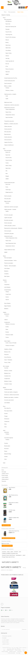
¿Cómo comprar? (5, 477)
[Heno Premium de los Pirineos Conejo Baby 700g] (5, 498)
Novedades (5, 485)
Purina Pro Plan (9, 31)
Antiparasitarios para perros (9, 107)
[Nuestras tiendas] (14, 543)
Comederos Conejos (8, 383)
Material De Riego (7, 453)
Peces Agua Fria (7, 408)
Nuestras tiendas (6, 541)
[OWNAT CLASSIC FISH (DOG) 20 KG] (5, 520)
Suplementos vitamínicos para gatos (11, 206)
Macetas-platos (7, 445)
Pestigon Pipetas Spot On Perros (8, 557)
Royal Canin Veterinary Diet (11, 26)
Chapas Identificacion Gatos (9, 249)
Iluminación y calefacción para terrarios (11, 394)
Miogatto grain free (9, 192)
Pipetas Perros (8, 112)
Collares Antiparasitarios (10, 109)
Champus (7, 87)
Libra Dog (7, 58)
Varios (5, 426)
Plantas (5, 451)
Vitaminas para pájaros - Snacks (10, 260)
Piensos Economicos (10, 69)
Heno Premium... (12, 487)
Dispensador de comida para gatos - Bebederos (13, 228)
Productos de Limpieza (10, 345)
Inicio (4, 650)
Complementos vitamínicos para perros (11, 104)
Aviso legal (4, 471)
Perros (4, 17)
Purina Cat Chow (9, 160)
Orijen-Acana (8, 45)
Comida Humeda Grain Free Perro (10, 78)
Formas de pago (5, 475)
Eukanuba (7, 29)
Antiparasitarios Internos (10, 114)
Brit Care (7, 63)
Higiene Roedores (7, 305)
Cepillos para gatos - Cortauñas (10, 209)
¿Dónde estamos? (5, 479)
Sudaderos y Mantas (8, 349)
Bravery (7, 42)
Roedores (5, 280)
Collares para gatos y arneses (10, 225)
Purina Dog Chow (9, 34)
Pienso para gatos (7, 150)
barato (8, 551)
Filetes (7, 329)
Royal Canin (8, 23)
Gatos (4, 148)
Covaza (7, 315)
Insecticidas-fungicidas (8, 437)
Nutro (7, 173)
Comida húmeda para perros (9, 80)
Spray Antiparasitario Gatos (11, 243)
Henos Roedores (7, 303)
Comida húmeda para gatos (9, 182)
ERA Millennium (9, 21)
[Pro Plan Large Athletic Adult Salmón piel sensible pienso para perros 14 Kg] (5, 513)
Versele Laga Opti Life (10, 61)
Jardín (4, 430)
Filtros (5, 424)
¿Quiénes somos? (5, 473)
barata (12, 551)
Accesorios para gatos (8, 214)
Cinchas (7, 337)
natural (24, 555)
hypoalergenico (19, 555)
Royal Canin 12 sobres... (14, 502)
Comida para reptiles (8, 389)
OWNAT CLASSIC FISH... (14, 517)
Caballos (4, 312)
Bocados (7, 332)
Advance (7, 55)
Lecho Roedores (7, 287)
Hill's (6, 170)
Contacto (24, 651)
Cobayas (7, 291)
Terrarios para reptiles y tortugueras (11, 392)
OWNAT (7, 74)
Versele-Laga (8, 189)
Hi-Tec (7, 66)
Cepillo (7, 98)
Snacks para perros (8, 83)
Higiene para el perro (8, 102)
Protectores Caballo (9, 334)
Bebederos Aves (7, 373)
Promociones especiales (8, 528)
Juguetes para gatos (8, 217)
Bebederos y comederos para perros (11, 123)
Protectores (6, 354)
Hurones (7, 296)
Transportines (6, 284)
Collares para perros (8, 126)
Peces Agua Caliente (8, 410)
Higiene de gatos (7, 201)
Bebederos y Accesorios (10, 324)
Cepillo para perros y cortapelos (10, 94)
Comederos (6, 273)
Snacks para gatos (7, 195)
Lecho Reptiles (7, 402)
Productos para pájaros (8, 263)
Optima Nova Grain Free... (14, 530)
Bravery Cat (8, 152)
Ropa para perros (7, 134)
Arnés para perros (7, 131)
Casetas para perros (8, 137)
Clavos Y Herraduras (8, 359)
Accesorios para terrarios (9, 400)
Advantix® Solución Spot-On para (8, 555)
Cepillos (7, 211)
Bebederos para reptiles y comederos (11, 397)
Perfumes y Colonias (9, 90)
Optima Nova (8, 47)
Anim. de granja (6, 366)
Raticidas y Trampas (8, 370)
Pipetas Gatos (8, 240)
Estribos (7, 326)
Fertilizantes (6, 432)
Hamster (7, 299)
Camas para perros (7, 139)
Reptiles (4, 387)
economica (16, 551)
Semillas (6, 456)
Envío (3, 469)
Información (5, 467)
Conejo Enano (8, 294)
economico (4, 551)
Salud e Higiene (7, 341)
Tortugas (6, 416)
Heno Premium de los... (13, 495)
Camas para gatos (7, 230)
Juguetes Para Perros (8, 142)
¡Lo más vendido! (5, 639)
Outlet (4, 462)
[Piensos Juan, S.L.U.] (14, 2)
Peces (4, 406)
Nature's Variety (9, 53)
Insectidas (6, 367)
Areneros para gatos (8, 222)
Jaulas (5, 281)
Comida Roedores (7, 289)
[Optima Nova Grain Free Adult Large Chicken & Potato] (5, 533)
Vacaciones (4, 481)
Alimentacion (6, 418)
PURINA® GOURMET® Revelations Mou (10, 553)
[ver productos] (14, 578)
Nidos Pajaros (7, 276)
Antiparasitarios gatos (8, 236)
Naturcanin (8, 71)
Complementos (7, 322)
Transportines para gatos (9, 233)
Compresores (6, 421)
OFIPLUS (18, 648)
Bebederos (6, 271)
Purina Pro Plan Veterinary (11, 37)
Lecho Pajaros (7, 268)
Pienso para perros (7, 19)
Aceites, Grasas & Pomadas (11, 342)
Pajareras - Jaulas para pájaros (10, 265)
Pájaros (4, 256)
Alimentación (6, 314)
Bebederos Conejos (8, 381)
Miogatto (7, 176)
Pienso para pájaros (8, 257)
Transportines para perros (9, 121)
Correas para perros (8, 129)
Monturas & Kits (7, 351)
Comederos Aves (7, 375)
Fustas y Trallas (7, 362)
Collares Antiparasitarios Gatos (11, 237)
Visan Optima (8, 50)
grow (20, 551)
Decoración (6, 448)
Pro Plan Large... (12, 510)
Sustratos (6, 443)
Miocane (7, 39)
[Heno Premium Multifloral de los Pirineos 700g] (5, 490)
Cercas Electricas (7, 357)
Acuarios (6, 413)
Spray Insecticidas (9, 117)
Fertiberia (7, 434)
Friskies (7, 162)
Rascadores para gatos (8, 220)
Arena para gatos (7, 198)
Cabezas (6, 319)
